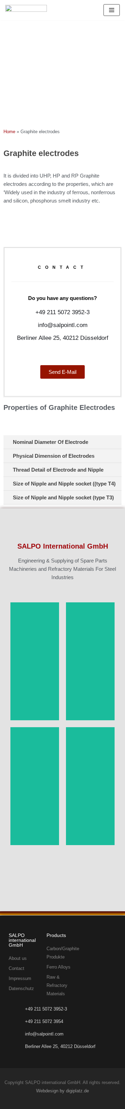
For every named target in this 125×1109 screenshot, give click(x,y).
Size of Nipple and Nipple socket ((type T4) (64, 484)
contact (62, 267)
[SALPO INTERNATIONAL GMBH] (26, 10)
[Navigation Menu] (111, 10)
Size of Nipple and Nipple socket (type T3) (63, 497)
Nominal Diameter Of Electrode (50, 442)
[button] (62, 442)
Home (9, 131)
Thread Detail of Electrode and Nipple (58, 470)
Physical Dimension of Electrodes (53, 456)
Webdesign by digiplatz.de (62, 1090)
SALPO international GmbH (22, 940)
